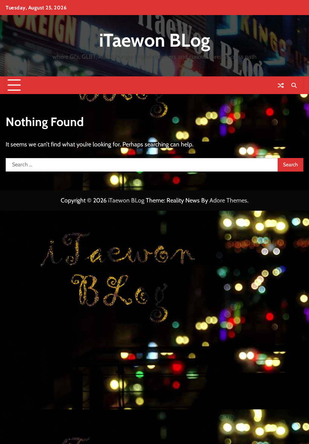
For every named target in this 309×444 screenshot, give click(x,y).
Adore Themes (228, 200)
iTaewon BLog (154, 40)
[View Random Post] (280, 85)
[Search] (294, 85)
